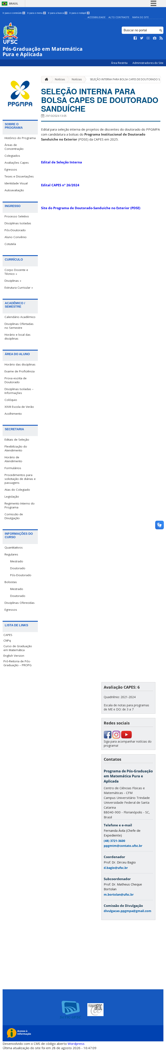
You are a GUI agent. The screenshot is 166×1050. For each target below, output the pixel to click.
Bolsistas (11, 582)
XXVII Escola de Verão (19, 407)
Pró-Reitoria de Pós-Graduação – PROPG (17, 663)
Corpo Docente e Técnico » (16, 272)
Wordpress (76, 1043)
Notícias (60, 79)
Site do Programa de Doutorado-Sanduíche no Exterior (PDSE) (91, 208)
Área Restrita (119, 63)
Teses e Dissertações (19, 176)
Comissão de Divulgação (14, 516)
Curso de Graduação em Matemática (17, 648)
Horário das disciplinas (20, 364)
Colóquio (11, 400)
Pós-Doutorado (15, 230)
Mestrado (16, 561)
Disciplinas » (13, 281)
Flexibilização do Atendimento (16, 448)
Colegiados (12, 156)
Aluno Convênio (16, 237)
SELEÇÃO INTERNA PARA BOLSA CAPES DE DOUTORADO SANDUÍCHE (99, 100)
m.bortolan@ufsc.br (119, 894)
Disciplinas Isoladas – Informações (19, 391)
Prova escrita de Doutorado (16, 380)
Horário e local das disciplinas (17, 336)
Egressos (11, 169)
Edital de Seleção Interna (61, 162)
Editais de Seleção (17, 439)
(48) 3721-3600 (114, 841)
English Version (13, 656)
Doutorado (17, 568)
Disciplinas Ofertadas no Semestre (19, 326)
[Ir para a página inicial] (45, 79)
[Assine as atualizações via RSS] (161, 38)
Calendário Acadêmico (20, 317)
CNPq (7, 640)
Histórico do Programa (20, 138)
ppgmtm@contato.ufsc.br (123, 846)
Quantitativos (14, 547)
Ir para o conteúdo (13, 13)
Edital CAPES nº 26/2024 (60, 185)
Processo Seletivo (17, 216)
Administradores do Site (147, 63)
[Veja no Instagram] (154, 38)
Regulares (11, 554)
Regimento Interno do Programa (20, 505)
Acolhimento (13, 414)
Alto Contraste (119, 17)
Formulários (13, 468)
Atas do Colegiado (17, 490)
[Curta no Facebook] (135, 38)
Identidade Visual (16, 183)
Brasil (13, 3)
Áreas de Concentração (14, 147)
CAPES (7, 635)
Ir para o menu (36, 13)
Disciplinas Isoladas (18, 223)
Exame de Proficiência (20, 371)
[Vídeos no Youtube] (148, 38)
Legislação (12, 496)
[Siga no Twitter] (142, 38)
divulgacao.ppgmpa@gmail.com (127, 911)
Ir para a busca (57, 13)
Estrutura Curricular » (19, 287)
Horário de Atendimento (13, 459)
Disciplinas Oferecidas (20, 603)
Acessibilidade (96, 17)
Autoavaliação (14, 190)
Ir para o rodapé (79, 13)
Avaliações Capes (17, 162)
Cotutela (10, 244)
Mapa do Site (140, 17)
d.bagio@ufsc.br (116, 868)
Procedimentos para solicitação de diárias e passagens (20, 479)
